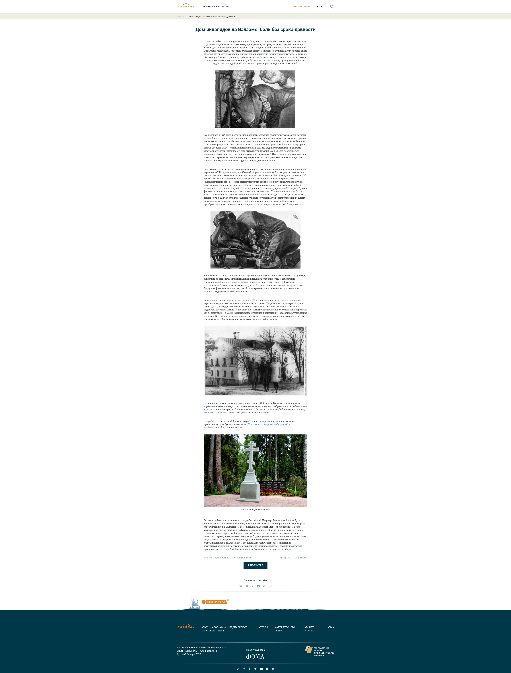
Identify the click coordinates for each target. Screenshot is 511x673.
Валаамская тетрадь (261, 60)
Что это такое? (301, 6)
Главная (180, 17)
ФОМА (330, 627)
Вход (319, 6)
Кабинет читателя (309, 629)
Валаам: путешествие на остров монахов (228, 557)
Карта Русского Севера (285, 629)
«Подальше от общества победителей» (268, 424)
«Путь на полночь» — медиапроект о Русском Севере (224, 629)
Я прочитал (255, 565)
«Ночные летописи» (215, 412)
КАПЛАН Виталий (297, 557)
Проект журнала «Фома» (216, 6)
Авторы (263, 627)
